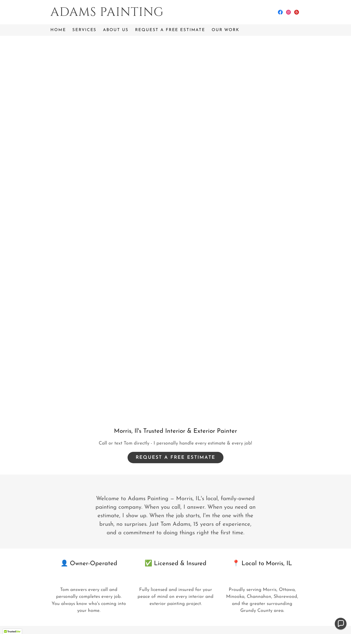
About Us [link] (116, 30)
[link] (113, 14)
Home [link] (58, 30)
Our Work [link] (225, 30)
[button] (341, 624)
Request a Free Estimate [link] (170, 30)
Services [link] (84, 30)
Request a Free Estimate (176, 457)
